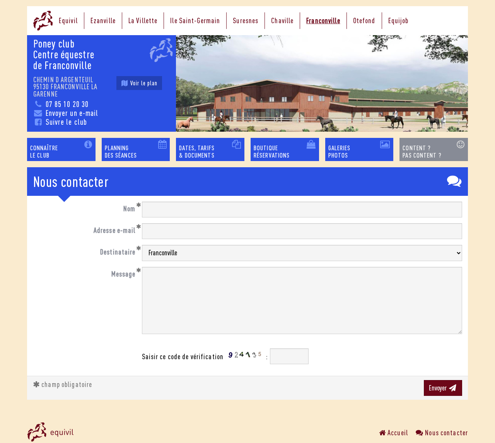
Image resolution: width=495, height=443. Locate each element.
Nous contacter (445, 432)
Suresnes (245, 20)
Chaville (282, 20)
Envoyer (438, 388)
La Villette (142, 20)
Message (123, 274)
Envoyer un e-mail (70, 113)
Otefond (364, 20)
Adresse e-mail (115, 230)
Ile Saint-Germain (195, 20)
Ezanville (103, 20)
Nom (129, 208)
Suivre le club (65, 121)
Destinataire (117, 252)
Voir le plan (143, 83)
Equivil (68, 20)
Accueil (397, 432)
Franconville (323, 20)
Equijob (398, 20)
